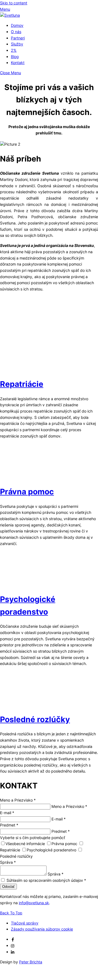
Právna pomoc (27, 491)
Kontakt (17, 62)
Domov (17, 25)
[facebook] (13, 939)
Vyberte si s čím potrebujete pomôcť (32, 837)
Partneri (18, 38)
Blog (15, 56)
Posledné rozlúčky (35, 719)
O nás (16, 31)
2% (14, 50)
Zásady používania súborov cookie (42, 929)
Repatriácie (21, 384)
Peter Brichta (30, 962)
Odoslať (8, 887)
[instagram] (13, 945)
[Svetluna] (10, 15)
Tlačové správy (24, 923)
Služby (17, 44)
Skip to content (13, 3)
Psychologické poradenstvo (52, 850)
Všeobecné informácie (25, 843)
